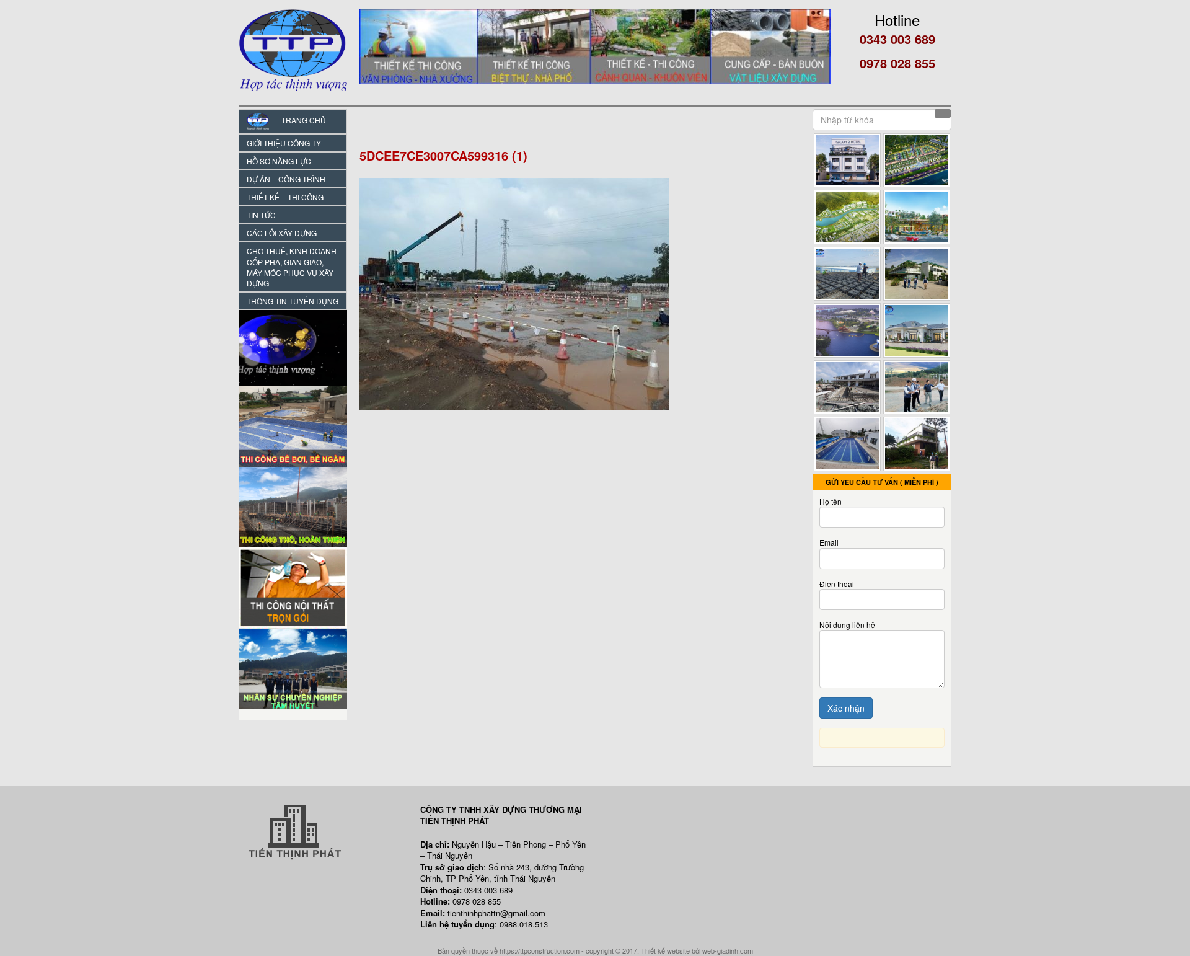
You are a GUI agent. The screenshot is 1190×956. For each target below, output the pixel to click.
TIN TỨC (261, 215)
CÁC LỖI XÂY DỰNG (282, 233)
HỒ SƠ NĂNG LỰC (279, 161)
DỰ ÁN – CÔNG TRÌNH (286, 179)
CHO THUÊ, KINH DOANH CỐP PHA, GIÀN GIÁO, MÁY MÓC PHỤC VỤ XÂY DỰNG (292, 267)
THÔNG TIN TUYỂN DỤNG (292, 301)
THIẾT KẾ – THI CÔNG (285, 197)
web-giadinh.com (727, 950)
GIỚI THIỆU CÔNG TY (284, 143)
